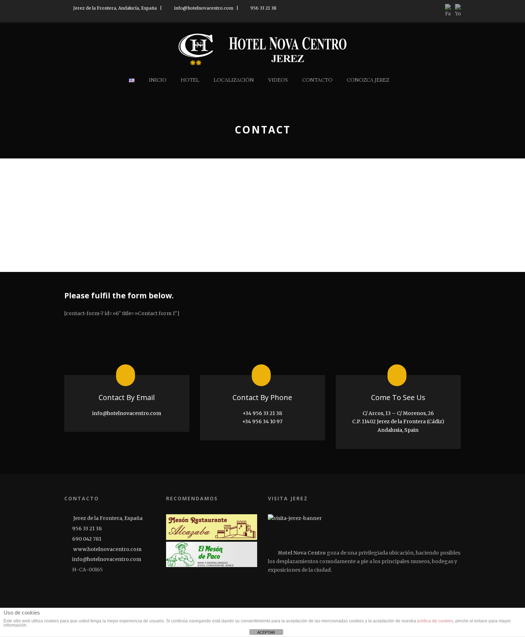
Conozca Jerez (368, 80)
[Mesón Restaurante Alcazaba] (211, 527)
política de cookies (435, 620)
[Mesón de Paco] (211, 554)
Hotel (190, 80)
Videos (278, 80)
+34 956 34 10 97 (262, 421)
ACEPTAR (266, 632)
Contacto (317, 80)
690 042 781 (86, 539)
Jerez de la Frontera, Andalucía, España (114, 8)
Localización (234, 80)
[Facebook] (69, 588)
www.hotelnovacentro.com (106, 549)
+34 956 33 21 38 (262, 413)
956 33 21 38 (262, 8)
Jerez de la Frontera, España (107, 518)
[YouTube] (80, 588)
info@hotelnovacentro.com (203, 8)
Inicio (157, 80)
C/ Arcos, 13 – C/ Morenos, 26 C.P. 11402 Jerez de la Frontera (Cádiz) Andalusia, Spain (398, 422)
